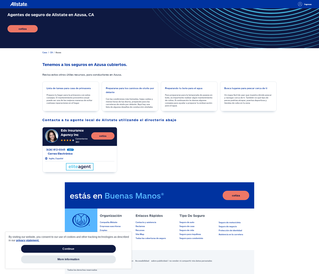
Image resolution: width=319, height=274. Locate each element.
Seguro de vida (186, 230)
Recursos (140, 230)
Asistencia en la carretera (231, 234)
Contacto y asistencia (146, 222)
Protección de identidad (230, 230)
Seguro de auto (186, 222)
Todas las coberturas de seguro (151, 238)
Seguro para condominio (191, 238)
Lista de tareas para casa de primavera (69, 88)
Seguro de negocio (228, 226)
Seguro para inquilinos (190, 234)
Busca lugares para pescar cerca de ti (245, 88)
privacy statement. (27, 240)
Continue (68, 248)
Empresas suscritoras (110, 226)
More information (68, 259)
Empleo (103, 230)
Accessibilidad (142, 261)
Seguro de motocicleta (230, 222)
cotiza (28, 29)
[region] (68, 250)
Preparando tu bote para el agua (183, 88)
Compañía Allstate (108, 222)
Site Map (140, 234)
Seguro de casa (186, 226)
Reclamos (140, 226)
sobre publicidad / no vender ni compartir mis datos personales (181, 261)
